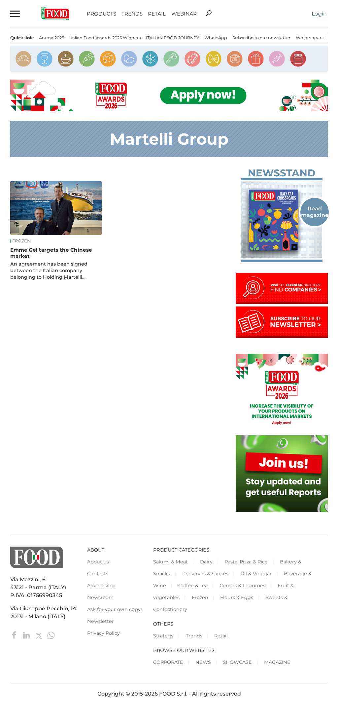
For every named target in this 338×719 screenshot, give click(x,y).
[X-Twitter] (39, 635)
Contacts (97, 574)
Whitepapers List (314, 37)
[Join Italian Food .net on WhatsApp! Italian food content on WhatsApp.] (282, 510)
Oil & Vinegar (256, 574)
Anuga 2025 (51, 37)
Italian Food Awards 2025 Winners (105, 37)
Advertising (101, 586)
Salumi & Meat (170, 562)
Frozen (21, 241)
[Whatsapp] (51, 635)
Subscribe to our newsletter (261, 37)
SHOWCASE (237, 662)
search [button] (209, 13)
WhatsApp (215, 37)
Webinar (184, 13)
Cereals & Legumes (242, 586)
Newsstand (281, 173)
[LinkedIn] (27, 635)
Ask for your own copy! (114, 609)
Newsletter (100, 621)
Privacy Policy (103, 633)
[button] (15, 13)
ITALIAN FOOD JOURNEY (172, 37)
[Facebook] (15, 635)
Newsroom (100, 597)
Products (101, 13)
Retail (157, 13)
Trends (132, 13)
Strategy (163, 636)
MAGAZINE (277, 662)
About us (98, 562)
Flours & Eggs (236, 597)
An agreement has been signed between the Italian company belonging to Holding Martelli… (48, 270)
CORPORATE (168, 662)
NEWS (203, 662)
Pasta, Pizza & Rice (246, 562)
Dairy (206, 562)
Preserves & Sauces (205, 574)
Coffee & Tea (193, 586)
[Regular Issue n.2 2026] (282, 220)
